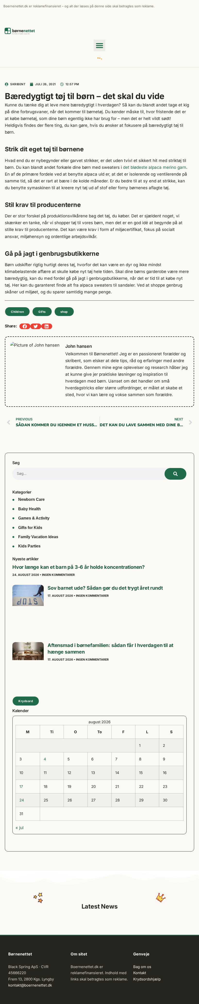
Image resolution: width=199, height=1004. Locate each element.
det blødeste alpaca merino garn (154, 167)
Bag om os (142, 966)
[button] (99, 45)
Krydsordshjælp (147, 979)
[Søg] (175, 474)
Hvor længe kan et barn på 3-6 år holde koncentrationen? (78, 567)
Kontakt (139, 972)
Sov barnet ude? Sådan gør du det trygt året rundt (105, 588)
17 (21, 786)
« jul (20, 827)
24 (21, 800)
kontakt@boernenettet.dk (30, 985)
